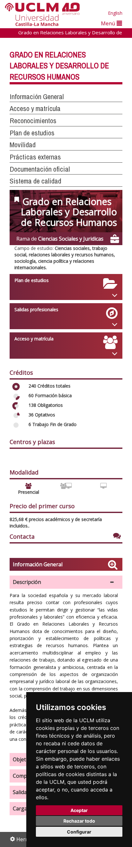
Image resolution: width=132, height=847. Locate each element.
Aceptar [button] (79, 810)
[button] (66, 582)
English (115, 13)
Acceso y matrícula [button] (35, 108)
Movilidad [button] (23, 145)
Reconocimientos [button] (33, 120)
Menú (109, 23)
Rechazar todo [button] (79, 821)
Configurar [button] (79, 831)
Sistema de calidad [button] (35, 181)
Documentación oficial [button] (40, 169)
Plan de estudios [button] (32, 133)
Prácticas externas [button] (35, 157)
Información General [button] (37, 96)
